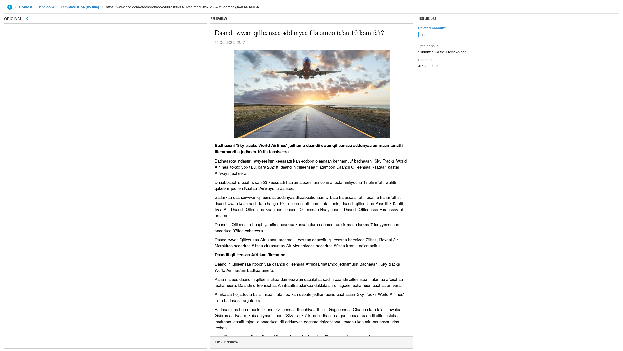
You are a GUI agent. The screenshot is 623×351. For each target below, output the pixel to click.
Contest (25, 7)
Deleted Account (432, 28)
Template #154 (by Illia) (80, 7)
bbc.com (46, 7)
